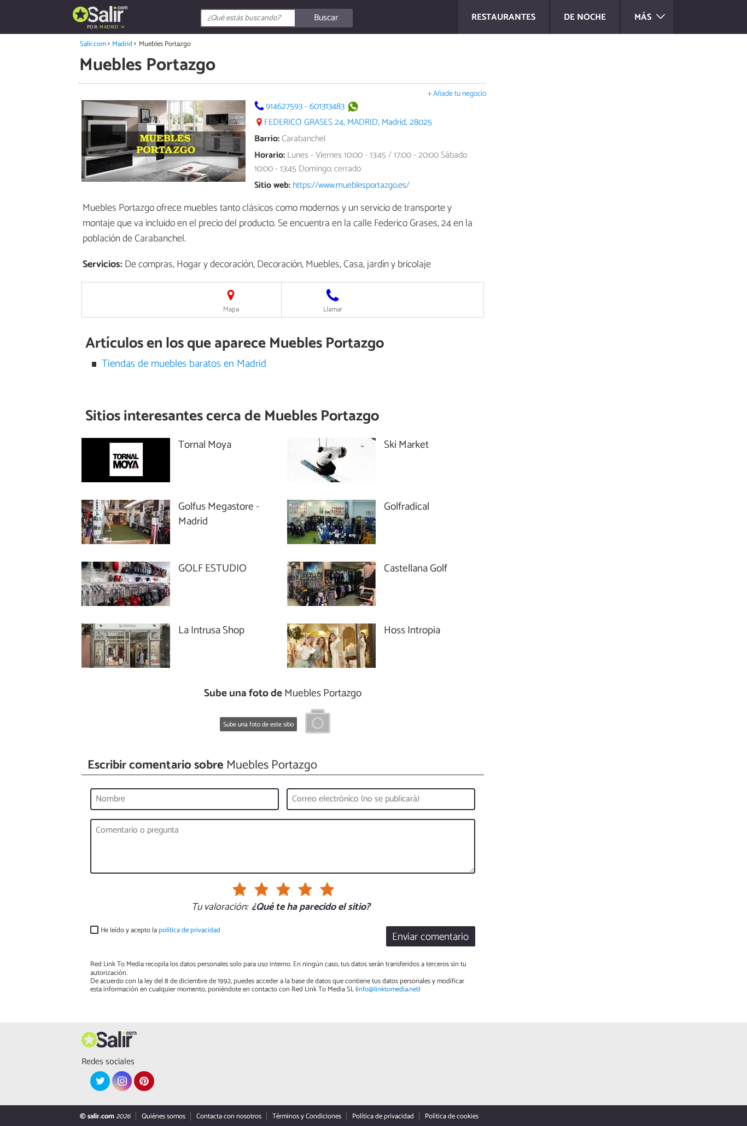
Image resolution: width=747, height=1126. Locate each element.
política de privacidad (189, 930)
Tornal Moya (204, 445)
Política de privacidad (383, 1116)
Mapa (231, 309)
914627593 (284, 106)
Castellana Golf (415, 569)
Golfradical (406, 507)
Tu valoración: (219, 908)
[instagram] (122, 1081)
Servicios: (102, 264)
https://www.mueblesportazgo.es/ (351, 185)
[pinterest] (144, 1081)
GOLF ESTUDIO (212, 569)
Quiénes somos (163, 1116)
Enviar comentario (430, 936)
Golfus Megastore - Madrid (218, 514)
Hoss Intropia (412, 630)
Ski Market (406, 445)
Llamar (332, 309)
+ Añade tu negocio (457, 94)
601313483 (327, 106)
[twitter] (100, 1081)
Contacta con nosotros (228, 1116)
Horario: (269, 155)
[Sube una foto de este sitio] (317, 723)
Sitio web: (272, 185)
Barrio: (266, 138)
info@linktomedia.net (387, 989)
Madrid (122, 44)
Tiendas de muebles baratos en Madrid (184, 363)
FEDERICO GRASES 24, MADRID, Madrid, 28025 (348, 122)
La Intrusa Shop (211, 630)
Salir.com (93, 44)
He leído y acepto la (160, 930)
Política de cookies (451, 1116)
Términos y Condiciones (306, 1116)
